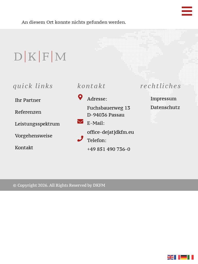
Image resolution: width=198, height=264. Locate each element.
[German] (184, 257)
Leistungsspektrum (37, 124)
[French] (177, 257)
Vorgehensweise (33, 136)
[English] (170, 257)
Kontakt (24, 147)
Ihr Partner (28, 100)
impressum (163, 98)
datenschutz (165, 107)
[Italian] (190, 257)
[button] (11, 252)
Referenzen (28, 112)
